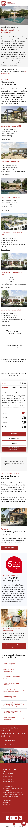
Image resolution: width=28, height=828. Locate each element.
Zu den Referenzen (8, 548)
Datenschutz (7, 800)
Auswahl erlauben (14, 438)
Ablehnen (14, 443)
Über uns (6, 807)
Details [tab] (14, 387)
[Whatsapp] (7, 818)
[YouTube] (16, 818)
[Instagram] (20, 818)
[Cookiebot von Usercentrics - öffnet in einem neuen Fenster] (20, 383)
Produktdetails (5, 139)
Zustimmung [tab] (5, 387)
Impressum (6, 804)
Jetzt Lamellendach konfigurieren (13, 449)
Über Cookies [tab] (22, 387)
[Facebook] (12, 818)
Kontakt (5, 802)
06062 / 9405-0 (9, 744)
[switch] (24, 418)
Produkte (6, 69)
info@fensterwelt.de (11, 741)
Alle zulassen (14, 433)
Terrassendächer (17, 71)
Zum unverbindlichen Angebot (12, 646)
